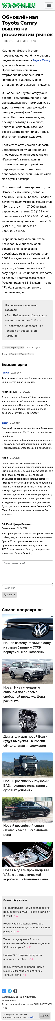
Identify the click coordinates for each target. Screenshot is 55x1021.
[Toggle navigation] (49, 5)
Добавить (9, 594)
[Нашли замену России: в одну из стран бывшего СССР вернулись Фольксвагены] (27, 626)
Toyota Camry (41, 60)
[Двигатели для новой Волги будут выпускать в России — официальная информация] (27, 720)
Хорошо (44, 1015)
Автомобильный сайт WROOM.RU (19, 997)
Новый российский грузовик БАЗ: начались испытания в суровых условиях (26, 785)
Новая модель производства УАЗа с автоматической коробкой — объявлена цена (26, 874)
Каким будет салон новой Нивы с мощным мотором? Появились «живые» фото (23, 970)
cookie (30, 1017)
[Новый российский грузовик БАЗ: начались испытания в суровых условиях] (27, 765)
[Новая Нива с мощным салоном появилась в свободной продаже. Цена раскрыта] (27, 671)
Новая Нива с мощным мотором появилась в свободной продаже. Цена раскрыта (27, 927)
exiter (5, 423)
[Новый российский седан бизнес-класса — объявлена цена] (27, 809)
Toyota (13, 354)
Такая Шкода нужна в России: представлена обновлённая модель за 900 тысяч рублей (27, 943)
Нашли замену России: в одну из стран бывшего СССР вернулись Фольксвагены (27, 647)
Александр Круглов (13, 347)
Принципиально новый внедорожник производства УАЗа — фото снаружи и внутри (26, 911)
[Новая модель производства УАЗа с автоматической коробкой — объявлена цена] (27, 854)
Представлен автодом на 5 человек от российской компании (24, 330)
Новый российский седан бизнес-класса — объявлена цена (25, 830)
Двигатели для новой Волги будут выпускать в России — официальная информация (25, 741)
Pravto (5, 372)
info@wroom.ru (9, 1000)
